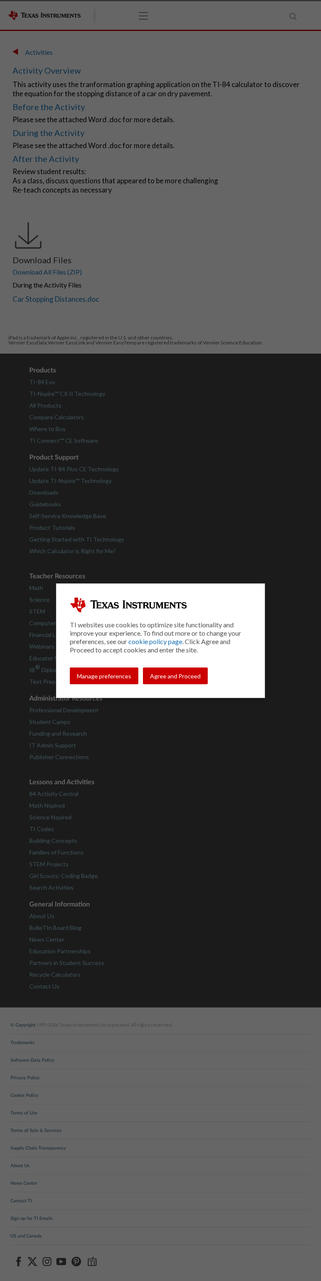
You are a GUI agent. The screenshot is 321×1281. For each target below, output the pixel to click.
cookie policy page (155, 641)
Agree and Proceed (175, 676)
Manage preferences (104, 676)
